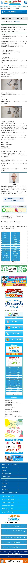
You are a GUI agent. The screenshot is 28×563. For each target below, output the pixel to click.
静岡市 (5, 233)
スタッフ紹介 (5, 483)
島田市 (15, 239)
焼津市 (5, 243)
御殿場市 (15, 245)
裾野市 (5, 249)
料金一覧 (4, 470)
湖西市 (15, 249)
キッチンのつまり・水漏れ (9, 499)
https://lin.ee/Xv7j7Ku (6, 217)
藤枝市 (5, 245)
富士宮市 (15, 237)
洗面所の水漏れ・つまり (8, 505)
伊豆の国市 (15, 253)
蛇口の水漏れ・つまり (7, 509)
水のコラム (4, 480)
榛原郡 (5, 260)
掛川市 (15, 243)
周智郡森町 (15, 260)
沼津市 (5, 235)
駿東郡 (15, 258)
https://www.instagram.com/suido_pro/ (10, 223)
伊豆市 (5, 251)
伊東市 (5, 239)
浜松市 (15, 233)
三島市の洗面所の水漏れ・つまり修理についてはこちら (15, 199)
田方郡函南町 (6, 258)
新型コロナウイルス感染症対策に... (13, 416)
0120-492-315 (12, 522)
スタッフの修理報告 (22, 6)
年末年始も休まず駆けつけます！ (13, 411)
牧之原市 (6, 255)
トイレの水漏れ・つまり (8, 496)
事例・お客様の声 (6, 473)
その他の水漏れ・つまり (8, 512)
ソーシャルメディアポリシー (9, 492)
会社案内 (4, 486)
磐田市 (15, 241)
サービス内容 (5, 467)
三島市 (5, 237)
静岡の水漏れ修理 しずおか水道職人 (8, 6)
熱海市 (15, 235)
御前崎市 (15, 251)
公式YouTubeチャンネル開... (11, 402)
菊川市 (5, 253)
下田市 (15, 247)
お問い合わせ (5, 489)
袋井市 (5, 247)
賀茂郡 (15, 255)
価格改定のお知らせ (10, 407)
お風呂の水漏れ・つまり (8, 502)
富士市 (5, 241)
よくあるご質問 (6, 477)
